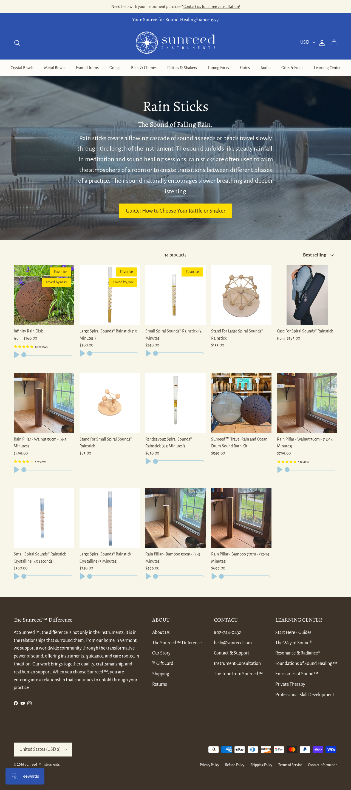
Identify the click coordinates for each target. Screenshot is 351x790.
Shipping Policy (261, 765)
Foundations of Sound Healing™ (306, 663)
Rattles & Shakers (182, 68)
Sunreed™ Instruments (42, 764)
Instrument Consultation (237, 663)
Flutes (245, 68)
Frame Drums (87, 68)
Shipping (160, 674)
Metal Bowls (54, 68)
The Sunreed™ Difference (177, 643)
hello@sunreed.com (233, 643)
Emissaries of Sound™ (296, 674)
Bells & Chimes (144, 68)
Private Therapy (290, 684)
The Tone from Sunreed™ (238, 674)
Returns (159, 684)
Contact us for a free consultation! (211, 6)
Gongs (114, 68)
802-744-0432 (227, 632)
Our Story (161, 653)
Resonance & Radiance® (297, 653)
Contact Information (322, 765)
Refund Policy (234, 765)
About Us (161, 632)
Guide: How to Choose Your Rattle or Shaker (175, 211)
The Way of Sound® (293, 643)
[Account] (320, 43)
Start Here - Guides (293, 632)
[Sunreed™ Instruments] (175, 43)
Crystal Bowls (22, 68)
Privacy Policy (209, 765)
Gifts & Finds (292, 68)
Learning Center (327, 68)
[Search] (17, 43)
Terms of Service (290, 765)
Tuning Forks (218, 68)
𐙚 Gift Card (162, 663)
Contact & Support (231, 653)
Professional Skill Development (304, 694)
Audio (266, 68)
